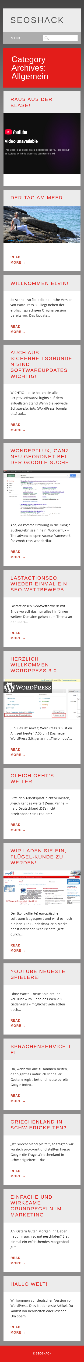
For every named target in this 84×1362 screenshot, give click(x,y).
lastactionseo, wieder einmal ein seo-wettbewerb (38, 583)
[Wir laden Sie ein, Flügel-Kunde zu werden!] (42, 902)
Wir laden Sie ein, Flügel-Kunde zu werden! (38, 856)
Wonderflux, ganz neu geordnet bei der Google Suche (39, 456)
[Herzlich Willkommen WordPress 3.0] (42, 716)
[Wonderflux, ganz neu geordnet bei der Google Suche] (42, 513)
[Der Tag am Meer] (42, 240)
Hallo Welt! (29, 1284)
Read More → (18, 259)
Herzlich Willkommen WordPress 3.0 (33, 664)
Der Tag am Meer (36, 197)
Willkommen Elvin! (39, 283)
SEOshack (37, 20)
